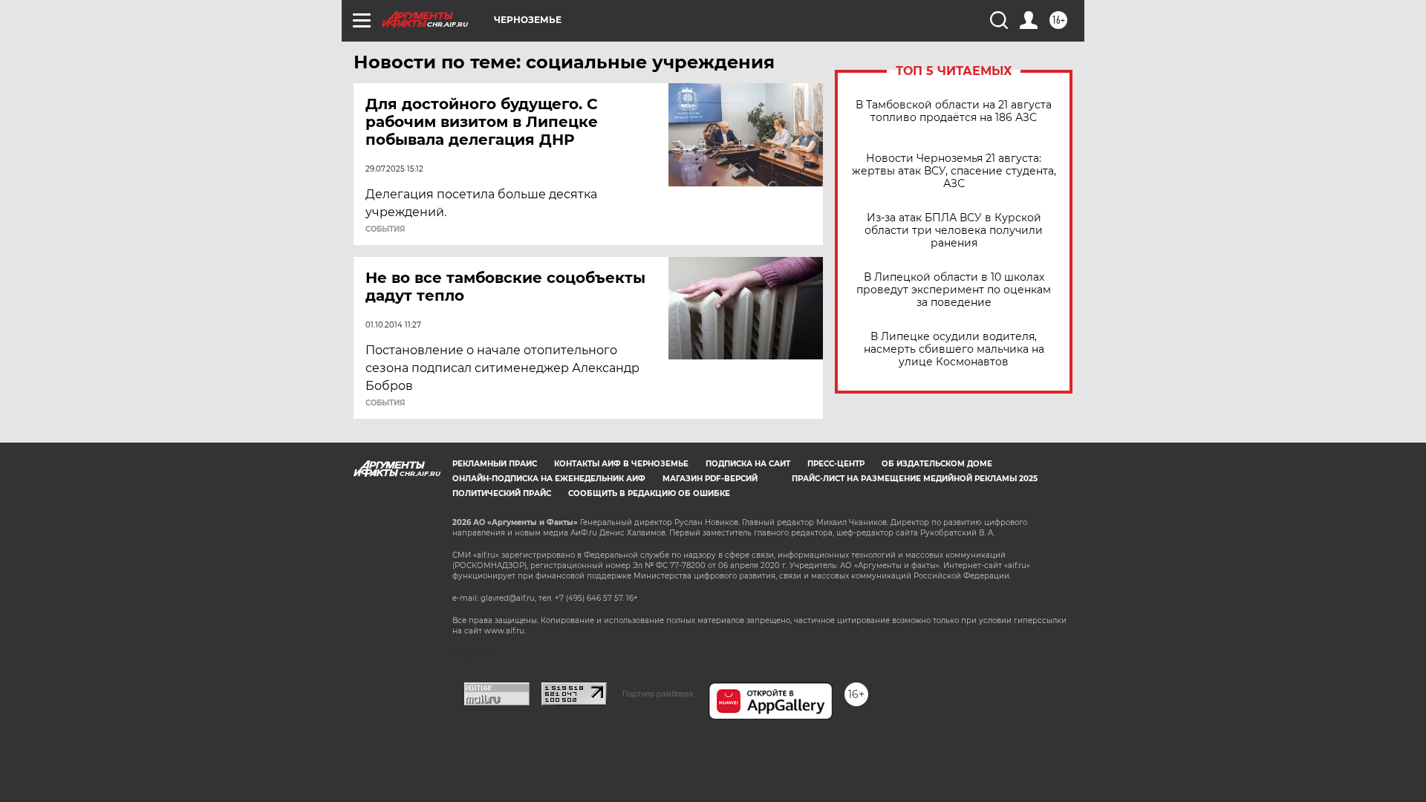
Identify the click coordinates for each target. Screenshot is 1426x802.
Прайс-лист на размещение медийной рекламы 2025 (915, 478)
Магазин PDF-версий (710, 478)
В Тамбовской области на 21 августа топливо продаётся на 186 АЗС (954, 111)
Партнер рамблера (657, 693)
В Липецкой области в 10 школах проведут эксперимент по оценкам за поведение (953, 290)
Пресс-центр (836, 464)
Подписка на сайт (748, 464)
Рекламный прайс (494, 464)
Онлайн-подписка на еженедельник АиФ (548, 478)
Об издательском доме (937, 464)
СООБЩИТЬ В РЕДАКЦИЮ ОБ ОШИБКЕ (649, 493)
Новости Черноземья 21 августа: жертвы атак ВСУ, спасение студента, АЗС (954, 171)
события (385, 229)
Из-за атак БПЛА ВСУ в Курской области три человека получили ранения (954, 231)
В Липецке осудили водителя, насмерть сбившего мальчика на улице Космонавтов (954, 349)
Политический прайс (501, 493)
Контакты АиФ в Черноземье (621, 464)
